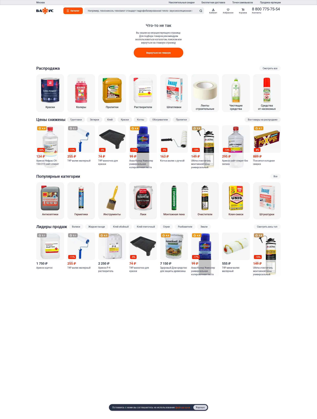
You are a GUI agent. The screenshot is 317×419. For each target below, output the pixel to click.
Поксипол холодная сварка (264, 162)
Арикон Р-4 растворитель (105, 269)
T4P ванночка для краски (108, 162)
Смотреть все (270, 68)
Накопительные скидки (181, 2)
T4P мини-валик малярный (231, 269)
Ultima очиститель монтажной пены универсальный (201, 164)
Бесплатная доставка (213, 2)
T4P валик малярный (78, 160)
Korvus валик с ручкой (172, 160)
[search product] (200, 10)
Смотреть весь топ (267, 226)
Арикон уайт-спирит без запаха (235, 162)
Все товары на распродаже (262, 119)
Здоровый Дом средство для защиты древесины (173, 269)
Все (275, 176)
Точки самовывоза (242, 2)
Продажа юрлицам (270, 2)
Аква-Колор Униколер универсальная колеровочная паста (141, 164)
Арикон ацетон (44, 267)
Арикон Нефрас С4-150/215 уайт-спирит (47, 162)
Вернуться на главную (158, 52)
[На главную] (44, 11)
